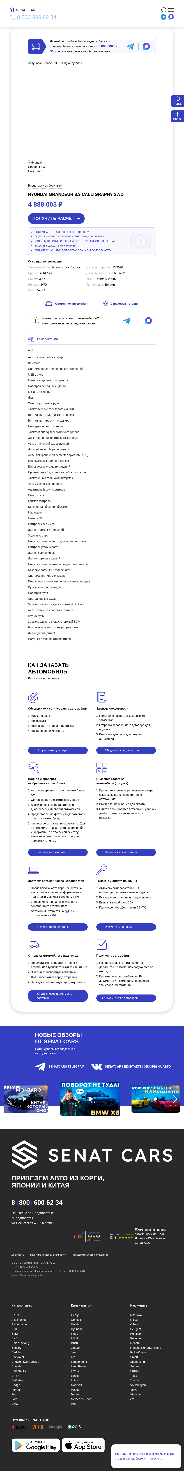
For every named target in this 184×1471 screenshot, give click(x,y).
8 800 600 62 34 (36, 17)
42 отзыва (93, 1240)
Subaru (135, 1366)
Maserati (76, 1385)
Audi (14, 1329)
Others (134, 1324)
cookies (149, 1453)
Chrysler (17, 1366)
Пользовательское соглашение (90, 1254)
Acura (15, 1315)
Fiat (14, 1394)
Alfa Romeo (19, 1319)
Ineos (74, 1333)
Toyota (134, 1380)
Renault (135, 1343)
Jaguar (75, 1347)
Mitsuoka (136, 1315)
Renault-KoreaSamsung (145, 1347)
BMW (15, 1333)
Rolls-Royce (138, 1352)
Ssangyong (137, 1361)
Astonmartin (19, 1324)
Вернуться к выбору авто (45, 185)
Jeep (74, 1352)
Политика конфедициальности (48, 1254)
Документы (18, 1254)
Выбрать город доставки (53, 926)
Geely (75, 1315)
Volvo (133, 1389)
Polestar (135, 1333)
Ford (14, 1399)
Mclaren (76, 1394)
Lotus (74, 1380)
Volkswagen (138, 1385)
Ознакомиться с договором (120, 998)
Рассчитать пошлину (118, 926)
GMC (15, 1403)
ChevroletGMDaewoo (25, 1361)
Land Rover (78, 1366)
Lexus (75, 1371)
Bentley (16, 1347)
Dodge (16, 1385)
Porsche (135, 1338)
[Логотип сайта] (25, 10)
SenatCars (93, 1232)
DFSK (15, 1375)
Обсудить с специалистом (122, 750)
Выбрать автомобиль (51, 852)
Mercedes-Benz (81, 1399)
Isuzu (74, 1343)
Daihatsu (17, 1380)
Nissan (134, 1319)
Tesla (133, 1375)
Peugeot (135, 1329)
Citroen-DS (19, 1371)
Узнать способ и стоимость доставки (54, 996)
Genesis (76, 1319)
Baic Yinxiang (20, 1343)
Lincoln (75, 1375)
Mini (73, 1403)
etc (132, 1399)
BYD (15, 1338)
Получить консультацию (52, 750)
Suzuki (134, 1371)
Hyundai (76, 1329)
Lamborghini (79, 1361)
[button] (8, 1099)
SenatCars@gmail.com (33, 1275)
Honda (75, 1324)
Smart (134, 1357)
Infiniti (75, 1338)
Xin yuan (136, 1394)
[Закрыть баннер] (176, 1449)
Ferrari (16, 1389)
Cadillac (17, 1352)
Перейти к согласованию (121, 852)
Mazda (75, 1389)
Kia (73, 1357)
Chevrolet (18, 1357)
